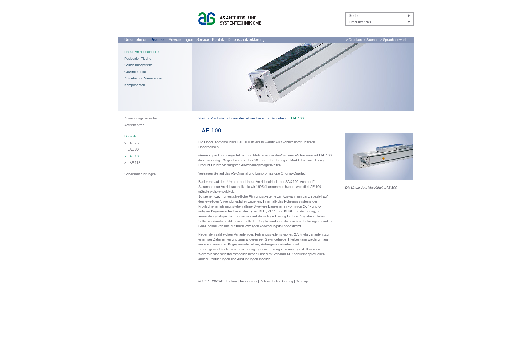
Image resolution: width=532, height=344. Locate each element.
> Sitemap (371, 40)
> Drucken (354, 40)
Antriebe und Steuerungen (143, 78)
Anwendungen (181, 40)
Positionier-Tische (137, 58)
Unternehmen (135, 40)
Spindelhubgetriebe (138, 65)
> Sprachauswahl (393, 40)
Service (202, 40)
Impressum (248, 281)
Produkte (158, 40)
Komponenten (134, 85)
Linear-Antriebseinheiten (142, 52)
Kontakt (218, 40)
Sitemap (302, 281)
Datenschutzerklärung (246, 40)
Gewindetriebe (135, 72)
